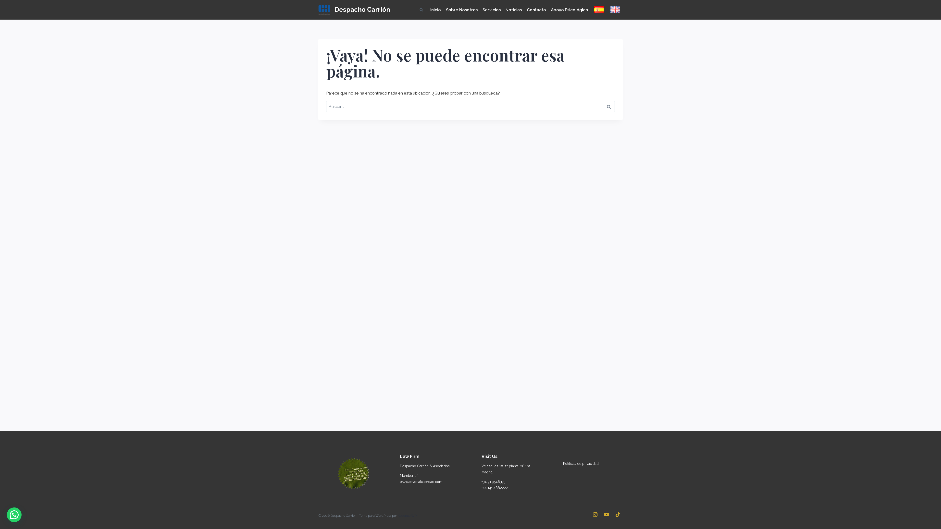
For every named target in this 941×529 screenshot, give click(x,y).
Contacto (536, 9)
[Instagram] (595, 514)
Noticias (514, 9)
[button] (14, 514)
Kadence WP (407, 515)
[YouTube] (606, 514)
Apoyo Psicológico (569, 9)
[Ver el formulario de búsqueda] (421, 10)
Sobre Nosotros (462, 9)
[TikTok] (618, 514)
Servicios (492, 9)
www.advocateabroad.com (421, 482)
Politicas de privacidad (581, 464)
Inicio (435, 9)
